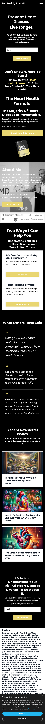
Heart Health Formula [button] (22, 133)
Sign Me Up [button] (22, 274)
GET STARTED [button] (13, 204)
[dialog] (22, 709)
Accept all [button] (22, 713)
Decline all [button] (22, 719)
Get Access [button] (22, 58)
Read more (31, 709)
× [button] (42, 696)
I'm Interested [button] (22, 304)
